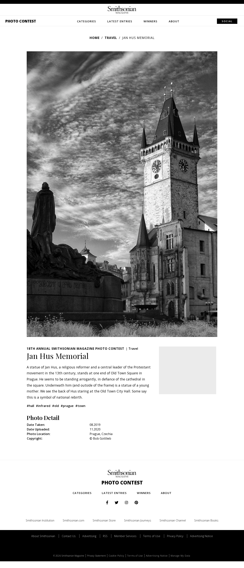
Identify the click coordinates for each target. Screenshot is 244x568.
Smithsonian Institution (40, 520)
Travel (111, 38)
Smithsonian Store (104, 520)
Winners (150, 21)
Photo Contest (20, 21)
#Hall (30, 406)
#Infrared (43, 406)
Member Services (125, 536)
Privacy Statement (96, 555)
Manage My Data (180, 555)
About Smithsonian (43, 536)
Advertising (89, 536)
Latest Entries (119, 21)
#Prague (67, 406)
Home (95, 38)
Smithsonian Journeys (137, 520)
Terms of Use (151, 536)
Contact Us (69, 536)
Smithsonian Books (206, 520)
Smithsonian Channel (173, 520)
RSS (105, 536)
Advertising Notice (201, 536)
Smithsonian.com (73, 520)
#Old (55, 406)
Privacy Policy (175, 536)
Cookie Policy (116, 555)
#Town (80, 406)
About (174, 21)
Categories (86, 21)
